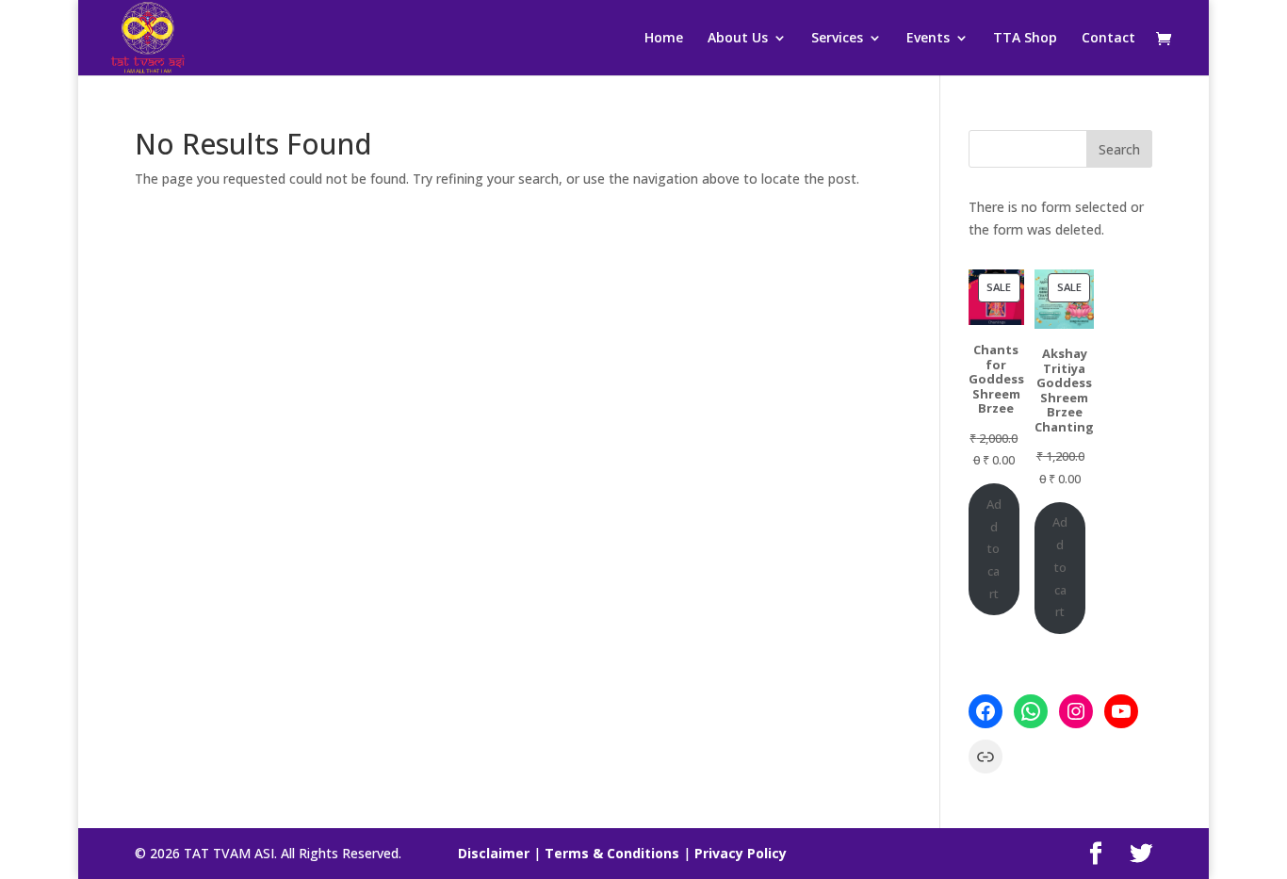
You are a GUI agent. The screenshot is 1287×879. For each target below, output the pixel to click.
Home (663, 38)
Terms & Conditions (612, 853)
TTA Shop (1025, 38)
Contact (1108, 38)
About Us (738, 38)
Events (928, 38)
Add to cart (994, 549)
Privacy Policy (740, 853)
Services (837, 38)
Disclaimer (493, 853)
